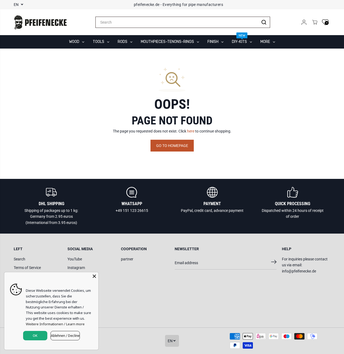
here (190, 131)
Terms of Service (27, 268)
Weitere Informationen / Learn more (55, 324)
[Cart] (315, 22)
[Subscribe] (274, 263)
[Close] (94, 276)
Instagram (76, 268)
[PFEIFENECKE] (40, 22)
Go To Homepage (172, 145)
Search (19, 259)
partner (127, 259)
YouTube (74, 259)
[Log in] (304, 22)
